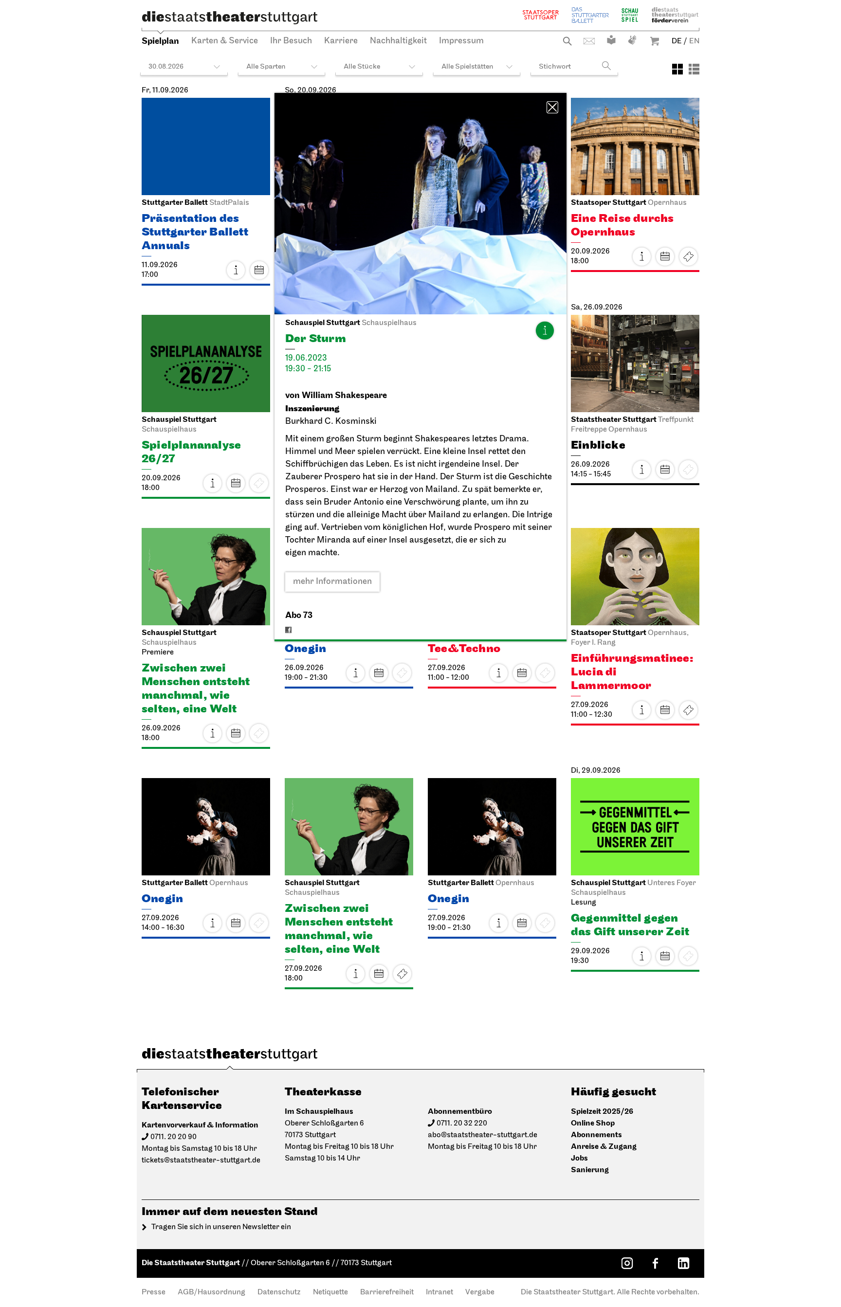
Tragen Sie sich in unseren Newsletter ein (221, 1227)
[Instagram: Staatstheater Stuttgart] (627, 1263)
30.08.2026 (165, 67)
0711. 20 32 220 (462, 1123)
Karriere (341, 41)
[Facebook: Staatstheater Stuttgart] (655, 1263)
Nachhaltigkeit (398, 41)
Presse (153, 1292)
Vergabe (479, 1292)
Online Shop (593, 1123)
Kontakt (589, 41)
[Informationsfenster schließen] (552, 107)
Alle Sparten (266, 67)
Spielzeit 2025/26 (602, 1111)
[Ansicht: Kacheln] (677, 69)
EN (694, 41)
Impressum (461, 41)
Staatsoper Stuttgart (540, 15)
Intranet (439, 1292)
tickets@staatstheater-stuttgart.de (201, 1160)
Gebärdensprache (632, 40)
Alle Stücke (362, 67)
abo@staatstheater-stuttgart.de (482, 1135)
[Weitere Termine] (259, 270)
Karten (688, 256)
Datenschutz (279, 1292)
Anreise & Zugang (604, 1146)
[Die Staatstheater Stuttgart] (229, 17)
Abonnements (596, 1135)
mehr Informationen (332, 582)
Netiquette (330, 1292)
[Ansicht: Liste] (694, 69)
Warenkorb (654, 41)
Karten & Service (224, 41)
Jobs (579, 1158)
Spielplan (160, 41)
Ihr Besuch (291, 41)
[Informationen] (544, 330)
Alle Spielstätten (467, 67)
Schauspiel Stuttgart (630, 15)
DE (677, 41)
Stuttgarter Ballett (590, 15)
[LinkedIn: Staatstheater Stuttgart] (683, 1263)
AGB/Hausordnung (211, 1292)
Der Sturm (460, 477)
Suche (567, 41)
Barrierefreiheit (387, 1292)
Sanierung (590, 1170)
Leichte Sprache (611, 40)
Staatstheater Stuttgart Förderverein (675, 15)
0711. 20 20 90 (173, 1137)
